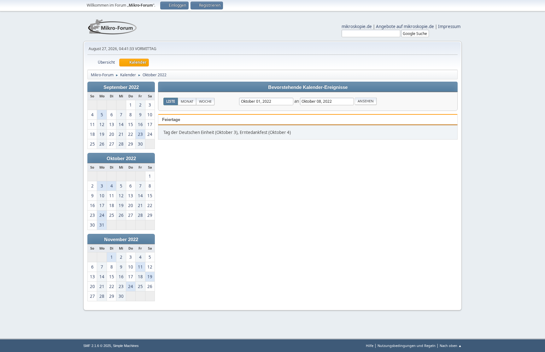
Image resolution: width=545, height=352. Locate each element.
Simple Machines (126, 346)
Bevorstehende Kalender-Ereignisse (308, 87)
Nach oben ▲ (451, 345)
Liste (170, 101)
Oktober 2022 (121, 158)
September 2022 (121, 87)
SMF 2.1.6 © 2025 (97, 346)
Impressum (449, 26)
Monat (187, 101)
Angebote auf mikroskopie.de (405, 26)
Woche (205, 101)
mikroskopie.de (357, 26)
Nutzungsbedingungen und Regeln (407, 345)
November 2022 (121, 239)
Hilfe (369, 345)
